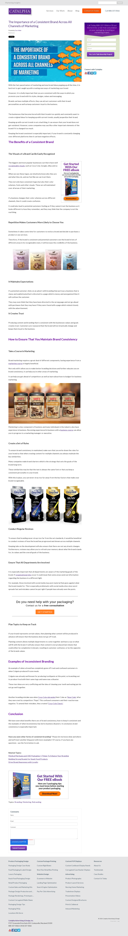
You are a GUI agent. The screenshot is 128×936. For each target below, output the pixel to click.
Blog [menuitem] (77, 11)
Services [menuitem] (49, 11)
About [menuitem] (70, 11)
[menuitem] (91, 11)
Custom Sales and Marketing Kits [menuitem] (20, 887)
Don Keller (18, 30)
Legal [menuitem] (118, 921)
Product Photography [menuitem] (73, 878)
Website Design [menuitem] (43, 874)
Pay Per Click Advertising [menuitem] (46, 891)
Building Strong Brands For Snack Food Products (28, 759)
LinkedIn (16, 33)
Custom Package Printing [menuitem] (46, 861)
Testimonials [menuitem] (98, 870)
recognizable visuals (16, 166)
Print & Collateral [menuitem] (71, 904)
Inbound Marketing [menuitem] (72, 909)
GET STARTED (45, 612)
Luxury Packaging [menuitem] (14, 874)
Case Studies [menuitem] (98, 874)
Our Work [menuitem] (60, 11)
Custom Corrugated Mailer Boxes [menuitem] (20, 900)
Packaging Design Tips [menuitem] (16, 904)
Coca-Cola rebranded (46, 697)
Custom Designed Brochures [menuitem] (76, 900)
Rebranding (36, 802)
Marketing (27, 802)
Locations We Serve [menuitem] (15, 913)
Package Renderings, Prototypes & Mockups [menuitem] (21, 896)
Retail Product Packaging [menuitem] (17, 883)
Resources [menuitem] (98, 861)
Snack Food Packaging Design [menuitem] (19, 878)
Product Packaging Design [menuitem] (18, 861)
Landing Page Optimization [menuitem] (47, 883)
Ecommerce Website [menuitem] (44, 878)
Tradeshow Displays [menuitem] (72, 891)
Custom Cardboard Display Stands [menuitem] (77, 865)
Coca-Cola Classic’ (55, 703)
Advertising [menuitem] (69, 874)
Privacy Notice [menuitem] (113, 921)
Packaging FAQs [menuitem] (14, 909)
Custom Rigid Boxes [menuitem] (44, 865)
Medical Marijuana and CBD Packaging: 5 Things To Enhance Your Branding (38, 756)
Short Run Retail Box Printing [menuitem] (47, 870)
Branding (18, 802)
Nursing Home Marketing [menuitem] (74, 887)
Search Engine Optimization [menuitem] (47, 887)
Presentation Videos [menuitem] (72, 896)
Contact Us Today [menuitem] (100, 878)
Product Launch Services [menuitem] (74, 883)
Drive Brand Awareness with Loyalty (23, 762)
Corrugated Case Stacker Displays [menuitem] (77, 870)
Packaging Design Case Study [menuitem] (19, 865)
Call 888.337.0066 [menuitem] (112, 11)
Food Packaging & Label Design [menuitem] (19, 870)
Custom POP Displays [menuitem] (73, 861)
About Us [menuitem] (97, 865)
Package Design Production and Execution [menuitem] (21, 891)
